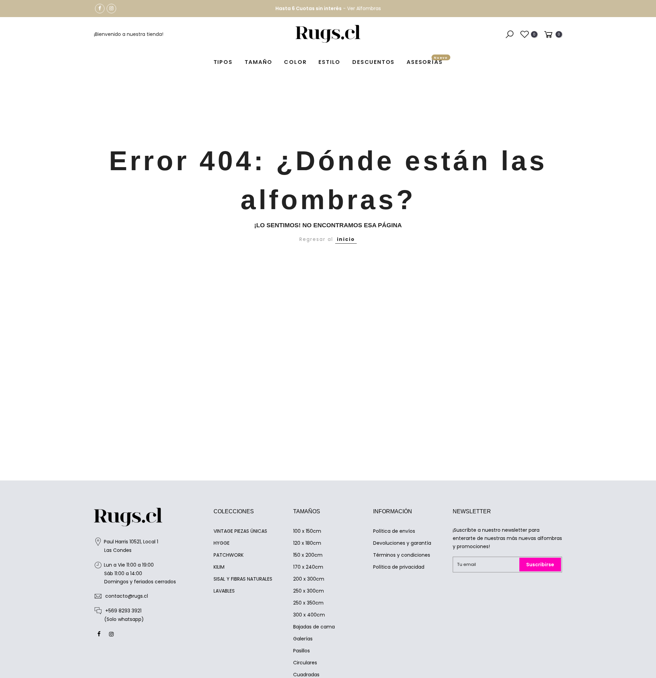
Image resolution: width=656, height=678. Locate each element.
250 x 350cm (308, 602)
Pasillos (301, 650)
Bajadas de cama (314, 626)
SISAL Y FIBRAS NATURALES (243, 578)
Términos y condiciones (401, 555)
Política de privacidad (398, 567)
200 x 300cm (308, 578)
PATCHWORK (229, 555)
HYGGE (222, 543)
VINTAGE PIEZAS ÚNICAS (240, 531)
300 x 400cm (309, 614)
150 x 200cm (308, 555)
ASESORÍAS (427, 61)
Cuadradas (306, 674)
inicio (346, 239)
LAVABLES (224, 590)
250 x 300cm (308, 590)
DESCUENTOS (373, 62)
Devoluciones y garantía (402, 543)
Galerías (303, 638)
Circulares (305, 662)
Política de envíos (394, 531)
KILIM (219, 567)
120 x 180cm (307, 543)
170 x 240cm (308, 567)
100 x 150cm (307, 531)
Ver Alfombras (364, 8)
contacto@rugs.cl (126, 596)
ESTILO (329, 62)
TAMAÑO (258, 62)
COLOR (295, 62)
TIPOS (223, 62)
